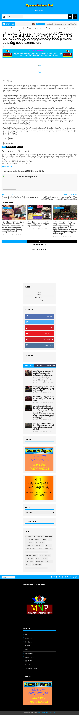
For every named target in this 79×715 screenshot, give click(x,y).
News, (23, 47)
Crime (37, 539)
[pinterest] (60, 577)
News (19, 28)
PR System (29, 558)
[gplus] (57, 577)
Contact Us (39, 297)
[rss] (68, 577)
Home (4, 28)
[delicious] (76, 577)
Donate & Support (39, 300)
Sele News (40, 561)
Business (48, 536)
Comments (50, 366)
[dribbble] (65, 577)
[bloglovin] (62, 577)
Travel (44, 568)
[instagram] (73, 577)
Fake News (39, 545)
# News (19, 146)
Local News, (17, 47)
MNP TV (28, 555)
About (39, 295)
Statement (37, 564)
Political (29, 561)
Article (29, 536)
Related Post (7, 203)
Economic (30, 542)
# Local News (11, 146)
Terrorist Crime (32, 568)
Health (48, 545)
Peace (38, 558)
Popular (39, 366)
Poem (45, 558)
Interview (48, 549)
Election (29, 545)
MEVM (45, 552)
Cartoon (29, 539)
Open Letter (45, 555)
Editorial (28, 649)
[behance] (70, 577)
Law (27, 552)
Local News (32, 24)
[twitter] (54, 577)
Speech (49, 561)
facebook (64, 241)
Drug (30, 207)
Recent (28, 366)
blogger (14, 241)
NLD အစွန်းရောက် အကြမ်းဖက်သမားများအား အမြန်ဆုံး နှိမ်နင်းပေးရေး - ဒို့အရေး (43, 398)
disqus (39, 241)
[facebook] (51, 577)
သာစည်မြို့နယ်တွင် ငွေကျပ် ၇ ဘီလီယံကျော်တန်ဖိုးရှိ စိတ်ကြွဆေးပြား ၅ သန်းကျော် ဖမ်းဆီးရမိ (38, 224)
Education (40, 542)
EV (50, 539)
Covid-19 (28, 646)
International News (34, 549)
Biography (38, 536)
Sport (28, 564)
